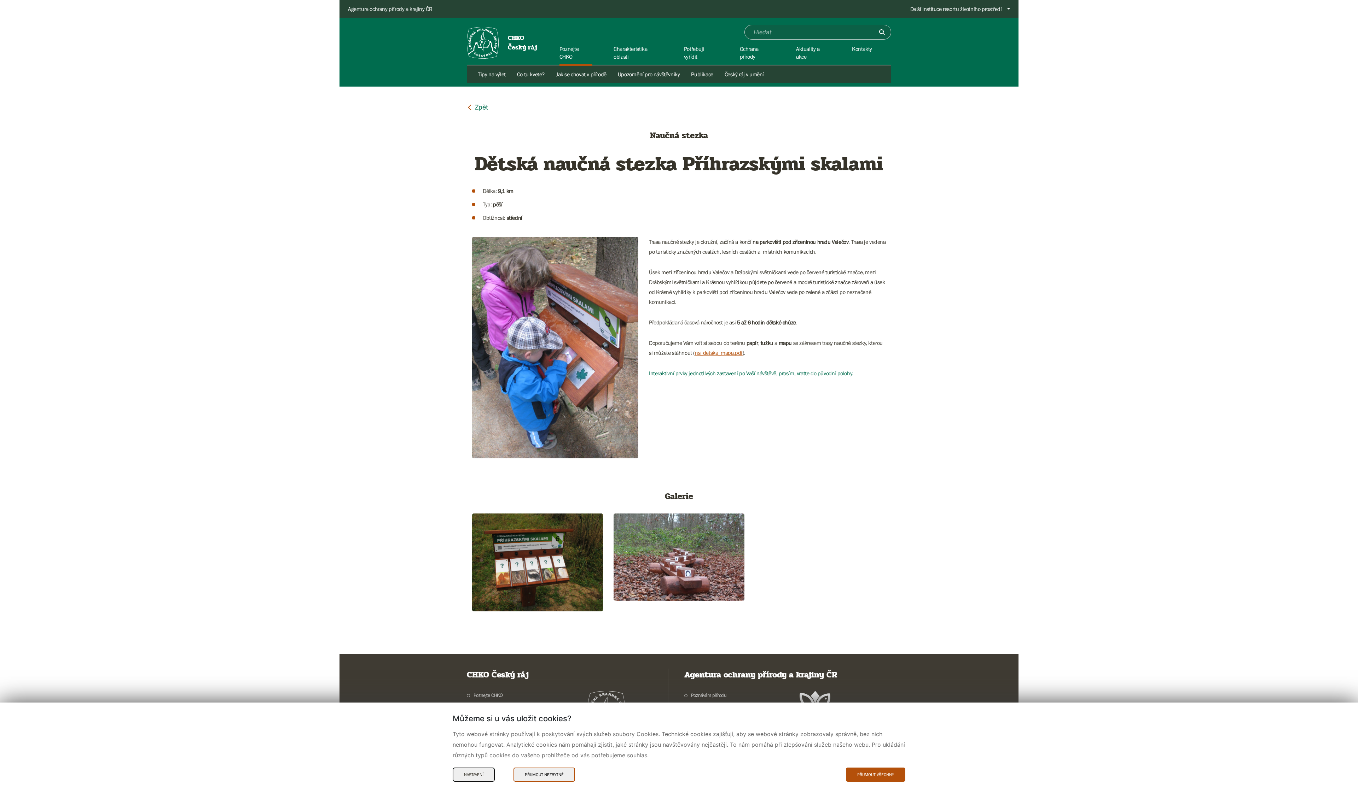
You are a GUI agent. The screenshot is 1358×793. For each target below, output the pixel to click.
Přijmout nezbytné (544, 774)
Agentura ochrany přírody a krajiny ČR (390, 9)
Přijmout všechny (875, 774)
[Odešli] (882, 32)
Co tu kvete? (531, 74)
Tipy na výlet (492, 74)
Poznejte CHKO (488, 695)
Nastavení (473, 774)
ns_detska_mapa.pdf (719, 352)
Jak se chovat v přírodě (581, 74)
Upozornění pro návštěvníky (649, 74)
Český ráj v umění (744, 74)
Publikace (702, 74)
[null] (477, 106)
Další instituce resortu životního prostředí (956, 9)
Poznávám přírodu (708, 695)
